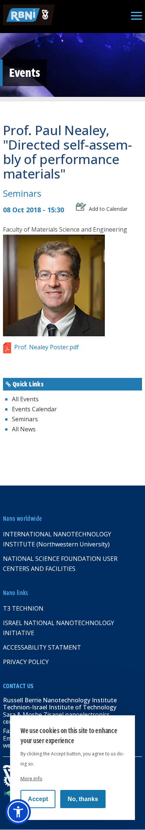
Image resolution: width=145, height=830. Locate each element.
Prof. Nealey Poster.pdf (46, 347)
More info (31, 778)
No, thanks (83, 799)
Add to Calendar (108, 208)
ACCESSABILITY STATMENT (42, 647)
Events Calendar (34, 409)
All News (24, 429)
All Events (25, 399)
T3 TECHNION (23, 608)
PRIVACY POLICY (26, 662)
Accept (38, 799)
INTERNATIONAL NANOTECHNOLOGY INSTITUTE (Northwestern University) (57, 539)
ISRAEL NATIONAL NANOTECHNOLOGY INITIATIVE (58, 628)
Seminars (22, 193)
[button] (18, 812)
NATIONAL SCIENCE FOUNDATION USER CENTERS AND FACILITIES (60, 564)
